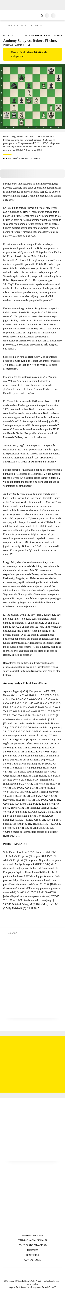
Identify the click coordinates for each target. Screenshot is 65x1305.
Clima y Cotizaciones (36, 15)
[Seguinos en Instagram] (38, 1291)
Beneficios (32, 1255)
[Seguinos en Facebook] (27, 1291)
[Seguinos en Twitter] (31, 1291)
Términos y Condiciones (32, 1240)
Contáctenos (32, 1260)
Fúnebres (32, 1250)
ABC (8, 15)
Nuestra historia (32, 1236)
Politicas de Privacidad (32, 1245)
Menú (60, 15)
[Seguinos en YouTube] (34, 1291)
